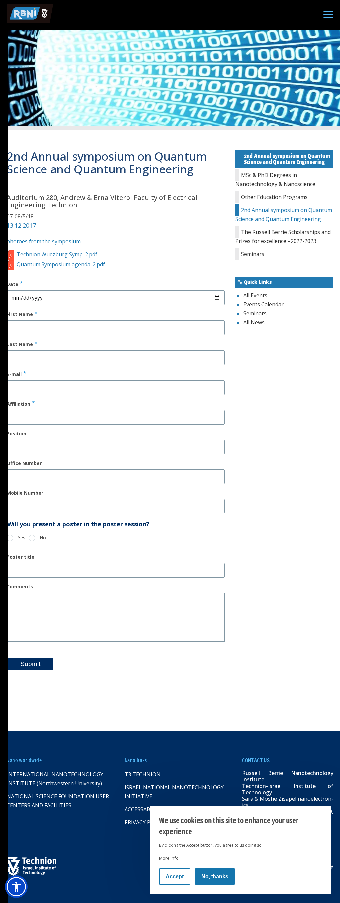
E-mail (14, 374)
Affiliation (18, 404)
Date (12, 284)
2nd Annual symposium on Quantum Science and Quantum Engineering (283, 214)
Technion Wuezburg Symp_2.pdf (57, 254)
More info (169, 858)
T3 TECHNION (143, 774)
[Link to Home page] (85, 866)
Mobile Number (25, 493)
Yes (21, 537)
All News (254, 322)
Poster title (20, 557)
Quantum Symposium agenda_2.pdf (61, 264)
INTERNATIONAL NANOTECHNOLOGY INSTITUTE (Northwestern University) (55, 779)
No (43, 537)
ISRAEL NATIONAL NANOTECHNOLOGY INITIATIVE (174, 792)
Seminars (252, 254)
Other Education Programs (274, 197)
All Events (255, 295)
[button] (16, 886)
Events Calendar (263, 304)
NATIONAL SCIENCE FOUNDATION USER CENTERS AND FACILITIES (58, 801)
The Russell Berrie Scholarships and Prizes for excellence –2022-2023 (283, 236)
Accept (175, 876)
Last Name (20, 344)
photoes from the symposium (44, 241)
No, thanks (214, 876)
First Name (20, 314)
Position (16, 434)
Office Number (24, 463)
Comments (20, 587)
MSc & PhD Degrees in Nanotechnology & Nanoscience (275, 179)
